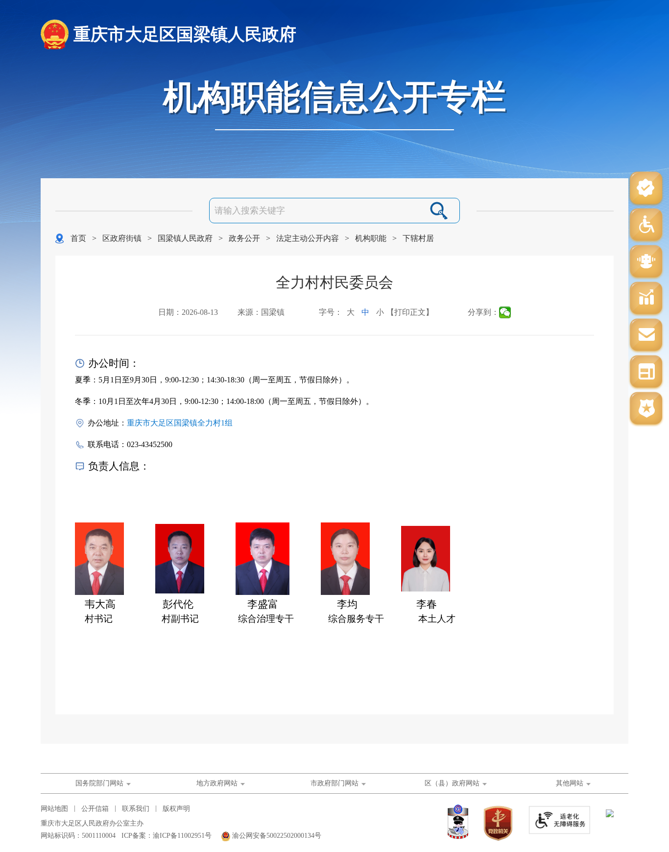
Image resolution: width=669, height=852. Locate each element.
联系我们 (135, 808)
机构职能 (370, 238)
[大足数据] (646, 299)
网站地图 (54, 808)
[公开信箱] (646, 335)
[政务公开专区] (646, 409)
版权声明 (176, 808)
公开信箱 (95, 808)
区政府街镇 (122, 238)
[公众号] (646, 188)
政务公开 (244, 238)
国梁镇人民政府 (185, 238)
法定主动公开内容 (307, 238)
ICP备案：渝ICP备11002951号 (166, 835)
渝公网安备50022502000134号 (276, 835)
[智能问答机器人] (646, 262)
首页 (78, 238)
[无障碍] (646, 225)
